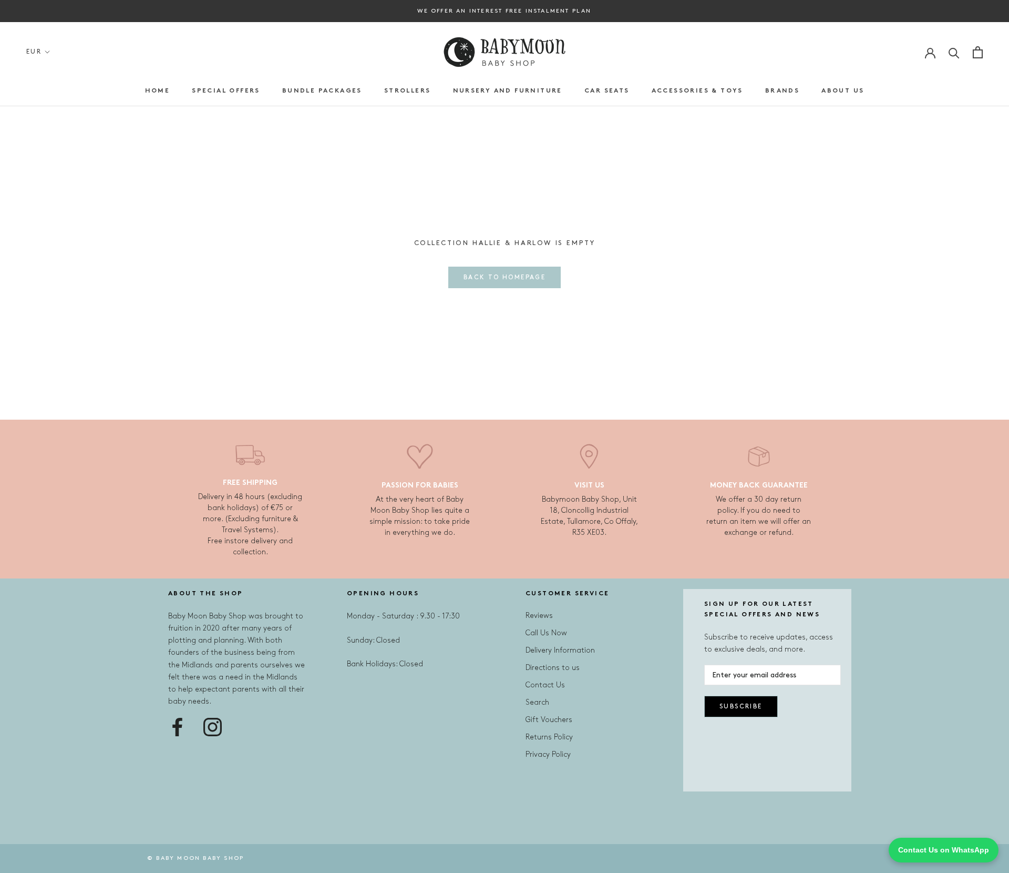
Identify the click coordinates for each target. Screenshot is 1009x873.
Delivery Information (560, 650)
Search (537, 702)
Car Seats (607, 91)
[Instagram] (212, 727)
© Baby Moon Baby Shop (195, 858)
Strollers (407, 91)
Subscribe (741, 706)
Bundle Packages (322, 91)
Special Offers (226, 91)
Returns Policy (549, 737)
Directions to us (553, 667)
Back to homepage (504, 277)
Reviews (539, 615)
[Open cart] (978, 52)
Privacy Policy (548, 754)
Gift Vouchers (549, 719)
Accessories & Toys (697, 91)
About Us (842, 91)
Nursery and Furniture (507, 91)
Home (157, 91)
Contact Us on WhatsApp (943, 850)
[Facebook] (177, 727)
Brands (782, 91)
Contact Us (545, 685)
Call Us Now (546, 633)
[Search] (954, 52)
